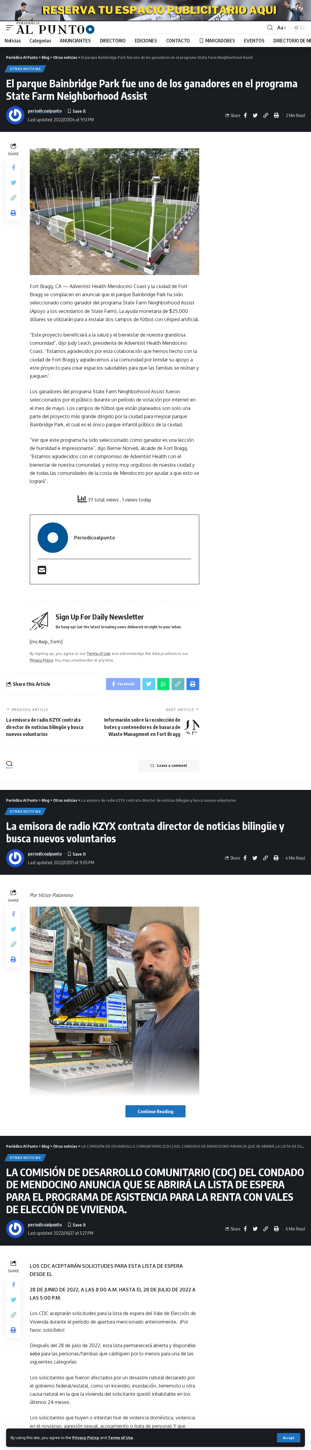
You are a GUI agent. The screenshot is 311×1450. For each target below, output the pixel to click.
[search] (270, 27)
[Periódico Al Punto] (55, 27)
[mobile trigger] (11, 27)
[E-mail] (42, 572)
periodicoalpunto (45, 110)
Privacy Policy (85, 1437)
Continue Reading (155, 1111)
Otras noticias (25, 69)
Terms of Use (120, 1437)
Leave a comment (172, 765)
